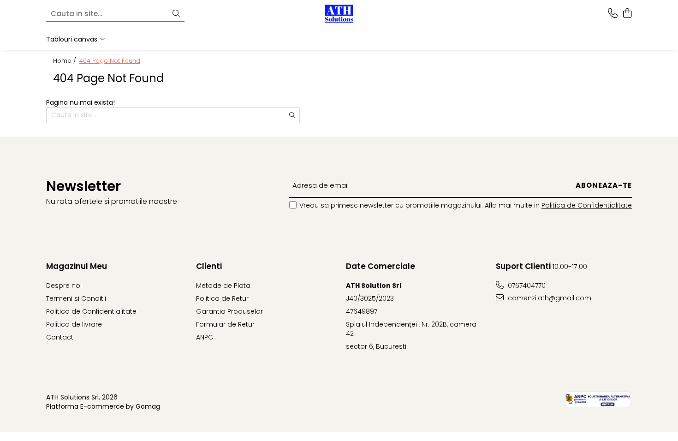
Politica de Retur (222, 298)
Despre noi (64, 285)
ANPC (204, 337)
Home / (65, 61)
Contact (59, 337)
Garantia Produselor (229, 311)
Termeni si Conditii (76, 298)
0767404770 (526, 285)
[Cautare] (176, 14)
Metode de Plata (223, 285)
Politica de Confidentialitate (586, 205)
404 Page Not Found (109, 61)
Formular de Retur (225, 324)
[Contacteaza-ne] (613, 13)
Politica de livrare (74, 324)
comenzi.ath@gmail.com (548, 298)
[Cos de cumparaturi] (627, 13)
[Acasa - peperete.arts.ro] (339, 14)
